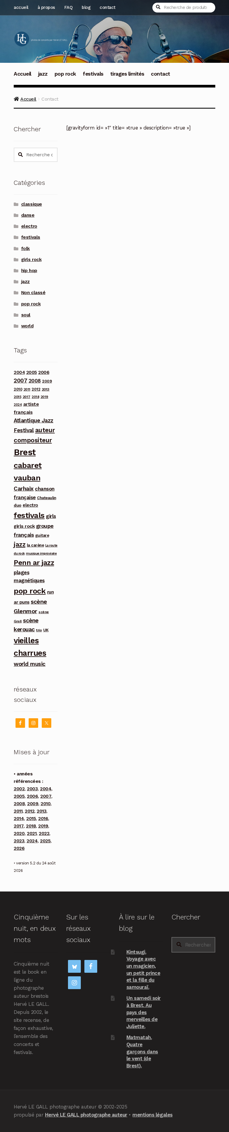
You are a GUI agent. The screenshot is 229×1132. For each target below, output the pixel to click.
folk (25, 248)
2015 (17, 397)
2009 (47, 381)
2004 (19, 372)
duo (17, 505)
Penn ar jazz (34, 562)
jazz (43, 74)
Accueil (22, 74)
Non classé (33, 292)
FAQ (68, 7)
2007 (20, 380)
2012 (36, 389)
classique (31, 204)
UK (46, 629)
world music (30, 664)
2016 (43, 818)
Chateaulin (46, 498)
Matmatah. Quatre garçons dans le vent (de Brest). (142, 1051)
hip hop (29, 270)
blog (86, 7)
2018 (35, 397)
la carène (35, 545)
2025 (45, 841)
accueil (21, 7)
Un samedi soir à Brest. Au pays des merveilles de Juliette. (143, 1012)
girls (51, 516)
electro (29, 226)
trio (39, 630)
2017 (26, 397)
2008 (35, 381)
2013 (45, 389)
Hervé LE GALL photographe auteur (86, 1115)
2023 (19, 841)
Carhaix (24, 488)
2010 (18, 389)
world (27, 326)
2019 (44, 397)
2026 (19, 848)
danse (28, 215)
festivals (93, 74)
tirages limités (127, 74)
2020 (19, 833)
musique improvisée (41, 553)
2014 (19, 818)
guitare (42, 535)
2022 (44, 833)
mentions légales (152, 1115)
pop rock (65, 74)
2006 (43, 372)
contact (107, 7)
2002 (19, 788)
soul (25, 315)
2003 (32, 788)
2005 (31, 372)
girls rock (31, 259)
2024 (18, 405)
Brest (25, 452)
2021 (31, 833)
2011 (27, 389)
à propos (46, 7)
